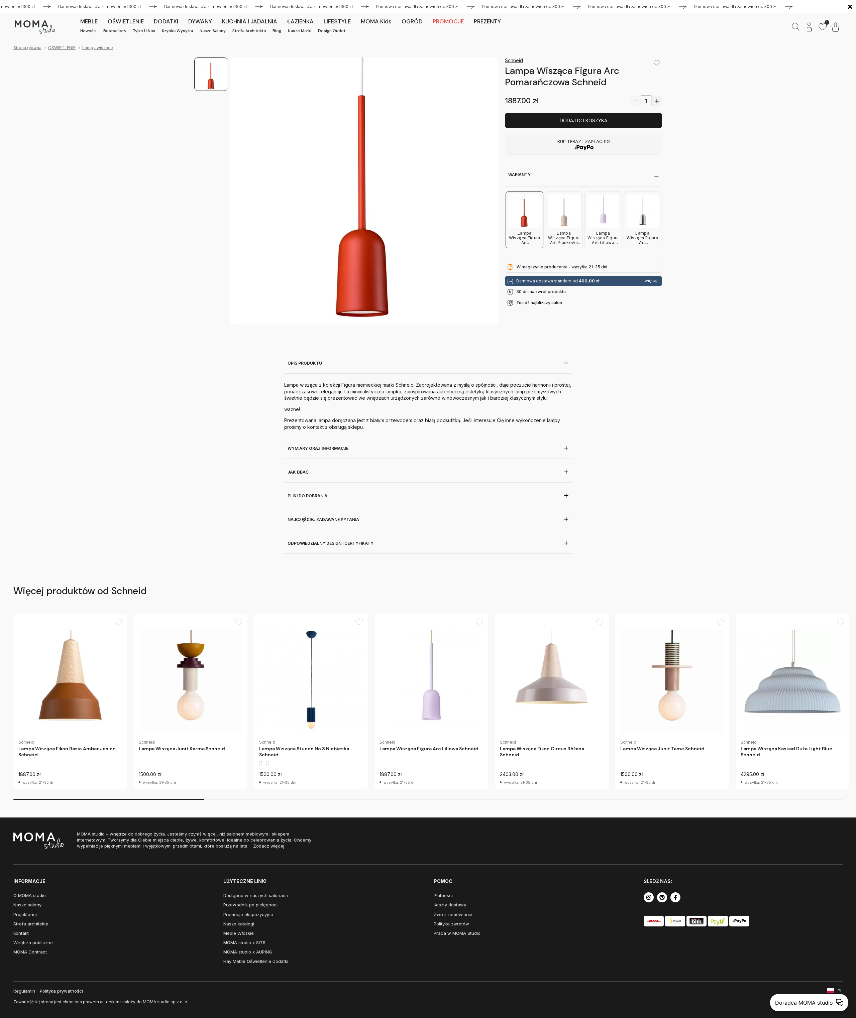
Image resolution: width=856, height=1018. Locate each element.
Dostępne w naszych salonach (255, 895)
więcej (651, 280)
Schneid (514, 60)
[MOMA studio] (34, 27)
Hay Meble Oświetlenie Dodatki (255, 961)
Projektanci (25, 914)
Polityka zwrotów (451, 923)
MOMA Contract (30, 952)
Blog (277, 30)
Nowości (88, 30)
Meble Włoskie (238, 933)
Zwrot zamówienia (453, 914)
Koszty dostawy (450, 904)
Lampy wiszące (97, 47)
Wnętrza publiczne (33, 942)
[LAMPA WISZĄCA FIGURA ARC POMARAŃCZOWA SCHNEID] (364, 191)
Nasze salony (213, 30)
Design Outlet (331, 30)
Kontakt (21, 933)
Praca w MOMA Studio (457, 933)
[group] (70, 701)
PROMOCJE (448, 21)
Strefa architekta (249, 30)
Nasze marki (299, 30)
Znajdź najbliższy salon (539, 302)
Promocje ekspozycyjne (248, 914)
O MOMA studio (29, 895)
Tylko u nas (144, 30)
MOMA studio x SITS (244, 942)
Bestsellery (114, 30)
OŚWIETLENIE (62, 47)
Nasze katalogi (238, 923)
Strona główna (27, 47)
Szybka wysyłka (177, 30)
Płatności (443, 895)
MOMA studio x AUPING (247, 952)
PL (840, 990)
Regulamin (24, 991)
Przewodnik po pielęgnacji (251, 904)
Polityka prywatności (61, 991)
